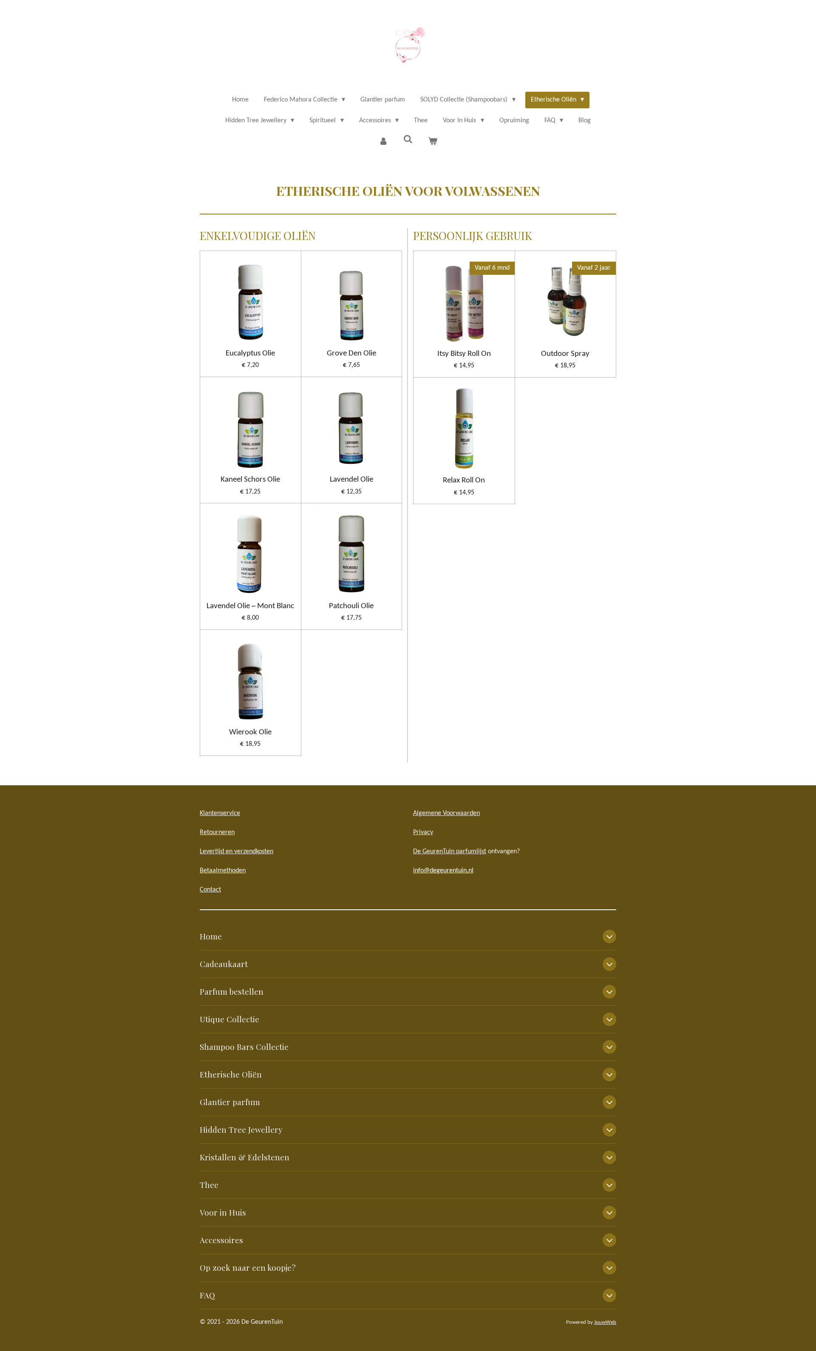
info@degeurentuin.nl (443, 870)
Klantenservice (220, 813)
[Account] (383, 141)
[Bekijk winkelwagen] (432, 141)
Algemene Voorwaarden (446, 813)
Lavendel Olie (351, 480)
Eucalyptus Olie (250, 354)
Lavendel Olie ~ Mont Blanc (250, 606)
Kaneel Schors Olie (250, 480)
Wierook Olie (250, 732)
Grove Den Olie (351, 354)
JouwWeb (605, 1322)
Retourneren (217, 832)
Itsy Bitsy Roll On (464, 354)
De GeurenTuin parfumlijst (449, 851)
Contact (210, 889)
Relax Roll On (464, 481)
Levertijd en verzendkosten (236, 851)
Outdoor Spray (565, 354)
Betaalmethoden (223, 870)
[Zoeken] (408, 139)
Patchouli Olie (351, 606)
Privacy (423, 832)
